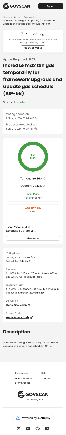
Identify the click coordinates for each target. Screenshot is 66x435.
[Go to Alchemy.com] (33, 418)
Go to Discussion (16, 305)
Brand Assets (22, 382)
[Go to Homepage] (18, 6)
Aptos (17, 17)
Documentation (24, 378)
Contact (46, 378)
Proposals (29, 17)
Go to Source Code (17, 317)
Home (6, 17)
